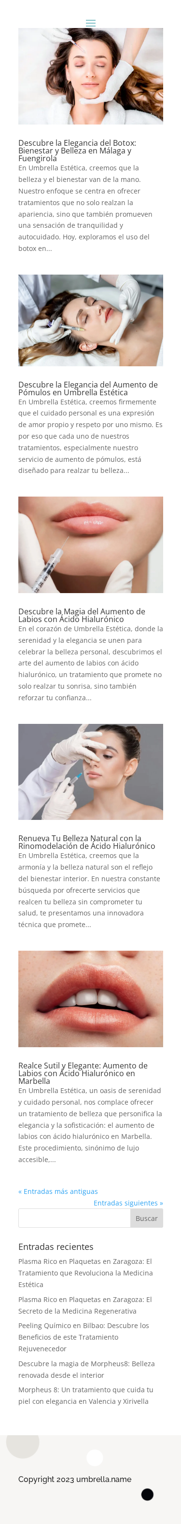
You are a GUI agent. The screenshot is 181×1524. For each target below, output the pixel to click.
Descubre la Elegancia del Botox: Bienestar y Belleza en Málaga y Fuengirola (77, 151)
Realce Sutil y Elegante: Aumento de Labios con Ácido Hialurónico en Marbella (83, 1073)
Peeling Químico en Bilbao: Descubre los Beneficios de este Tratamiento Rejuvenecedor (83, 1337)
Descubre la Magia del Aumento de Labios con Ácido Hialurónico (81, 615)
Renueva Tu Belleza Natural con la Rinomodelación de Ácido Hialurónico (86, 842)
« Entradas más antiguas (58, 1191)
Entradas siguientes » (128, 1202)
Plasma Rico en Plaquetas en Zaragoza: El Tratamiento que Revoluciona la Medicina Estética (85, 1273)
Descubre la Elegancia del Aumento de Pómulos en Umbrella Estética (88, 388)
